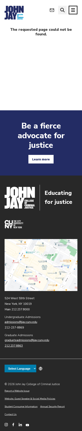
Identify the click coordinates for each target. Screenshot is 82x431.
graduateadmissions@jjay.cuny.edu (27, 340)
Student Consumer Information (21, 406)
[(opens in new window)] (14, 227)
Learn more (41, 159)
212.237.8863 (14, 346)
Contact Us (11, 414)
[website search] (62, 10)
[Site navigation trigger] (73, 10)
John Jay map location (41, 265)
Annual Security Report (52, 406)
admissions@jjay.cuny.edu (21, 322)
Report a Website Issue (17, 390)
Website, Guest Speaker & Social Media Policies (30, 398)
